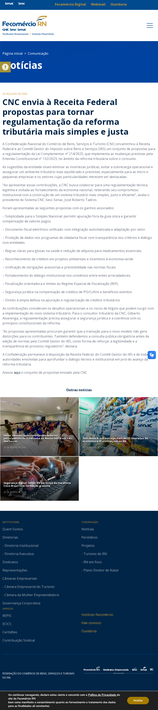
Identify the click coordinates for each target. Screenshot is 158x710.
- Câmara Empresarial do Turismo (28, 586)
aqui (17, 372)
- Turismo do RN (94, 554)
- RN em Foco (91, 562)
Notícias (22, 65)
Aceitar (138, 700)
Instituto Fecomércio (97, 614)
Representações (14, 570)
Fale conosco (91, 623)
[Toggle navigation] (150, 25)
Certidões (9, 632)
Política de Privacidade (102, 695)
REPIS (6, 615)
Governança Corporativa (21, 603)
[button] (5, 67)
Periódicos (89, 537)
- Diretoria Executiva (18, 554)
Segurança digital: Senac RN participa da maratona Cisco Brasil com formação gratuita (37, 484)
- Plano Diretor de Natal (99, 570)
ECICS (6, 624)
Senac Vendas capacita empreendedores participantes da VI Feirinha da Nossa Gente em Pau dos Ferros (37, 438)
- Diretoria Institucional (20, 545)
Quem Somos (12, 529)
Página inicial (12, 53)
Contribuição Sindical (18, 640)
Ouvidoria (88, 631)
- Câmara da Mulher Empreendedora (30, 595)
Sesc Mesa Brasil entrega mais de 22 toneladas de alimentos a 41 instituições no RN (115, 440)
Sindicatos (10, 562)
